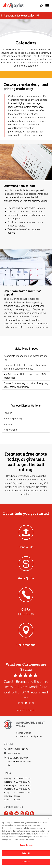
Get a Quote (26, 578)
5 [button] (33, 703)
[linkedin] (16, 813)
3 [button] (26, 703)
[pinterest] (27, 813)
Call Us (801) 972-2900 (18, 748)
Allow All (25, 861)
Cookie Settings (26, 845)
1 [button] (19, 703)
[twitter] (11, 813)
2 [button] (22, 703)
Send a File (26, 547)
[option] (26, 686)
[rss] (32, 813)
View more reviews (26, 710)
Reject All (26, 853)
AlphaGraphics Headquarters (29, 736)
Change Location (23, 732)
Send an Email (14, 753)
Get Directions (26, 645)
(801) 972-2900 (26, 614)
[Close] (48, 818)
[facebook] (6, 813)
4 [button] (30, 703)
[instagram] (21, 813)
